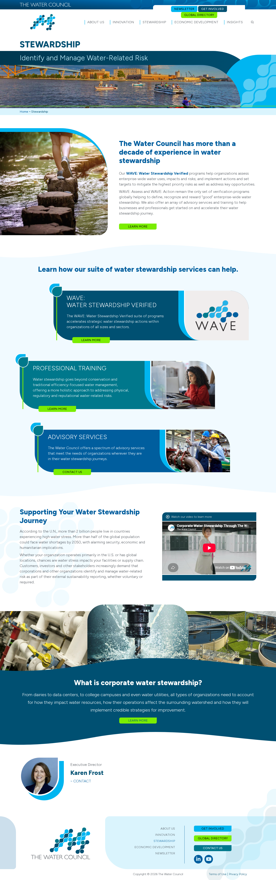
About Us (168, 828)
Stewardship (164, 841)
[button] (252, 22)
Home (24, 111)
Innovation (165, 835)
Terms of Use (217, 874)
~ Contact (80, 781)
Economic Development (154, 847)
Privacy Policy (238, 874)
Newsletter (165, 853)
